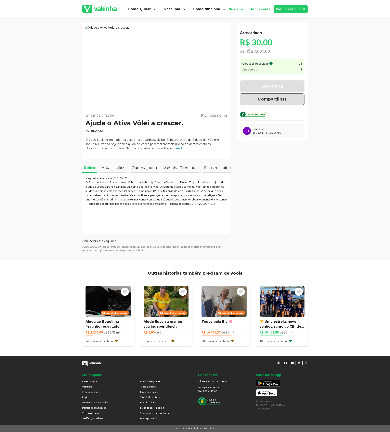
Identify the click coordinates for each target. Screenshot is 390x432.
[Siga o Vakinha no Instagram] (278, 363)
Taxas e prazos (148, 386)
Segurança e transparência (154, 413)
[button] (156, 67)
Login (85, 397)
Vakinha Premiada (150, 397)
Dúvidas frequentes (151, 381)
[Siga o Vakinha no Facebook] (285, 363)
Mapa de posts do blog (152, 407)
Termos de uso (90, 413)
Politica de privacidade (94, 407)
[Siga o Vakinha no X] (299, 363)
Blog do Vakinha (148, 402)
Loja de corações (149, 391)
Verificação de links (92, 418)
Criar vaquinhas (90, 391)
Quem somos (89, 381)
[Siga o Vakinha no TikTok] (306, 363)
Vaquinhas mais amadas (95, 402)
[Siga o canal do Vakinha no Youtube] (292, 363)
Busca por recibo (149, 418)
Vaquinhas (88, 386)
